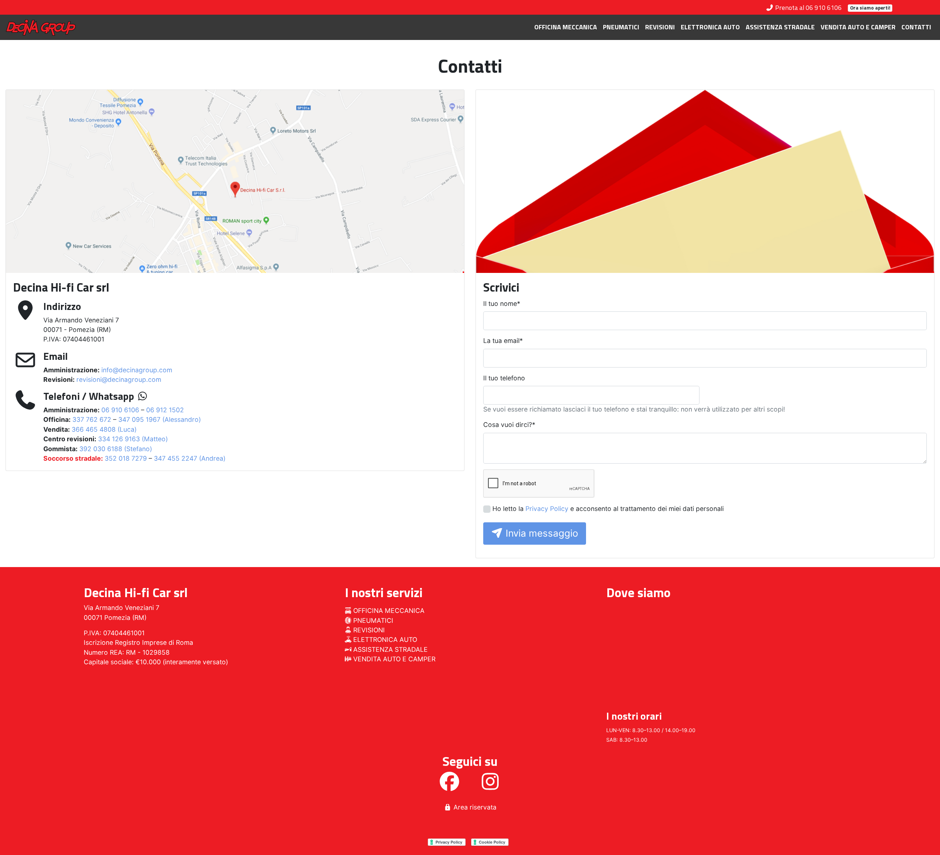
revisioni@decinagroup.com (118, 379)
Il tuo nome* (501, 303)
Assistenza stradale (780, 27)
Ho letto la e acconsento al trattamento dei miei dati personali (608, 508)
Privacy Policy (546, 508)
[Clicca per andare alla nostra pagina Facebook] (449, 786)
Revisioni (660, 27)
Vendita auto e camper (858, 27)
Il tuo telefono (504, 378)
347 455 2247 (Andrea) (189, 458)
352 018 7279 (126, 458)
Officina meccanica (565, 27)
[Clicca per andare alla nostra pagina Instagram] (490, 786)
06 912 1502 (165, 410)
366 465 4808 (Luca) (104, 429)
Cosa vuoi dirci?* (509, 424)
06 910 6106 (120, 410)
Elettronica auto (710, 27)
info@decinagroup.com (136, 370)
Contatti (916, 27)
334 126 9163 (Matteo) (133, 439)
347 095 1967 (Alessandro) (159, 419)
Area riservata (474, 807)
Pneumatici (621, 27)
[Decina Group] (41, 27)
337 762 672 (91, 419)
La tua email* (503, 340)
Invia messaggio (540, 533)
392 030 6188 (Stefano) (115, 449)
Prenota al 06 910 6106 (808, 7)
